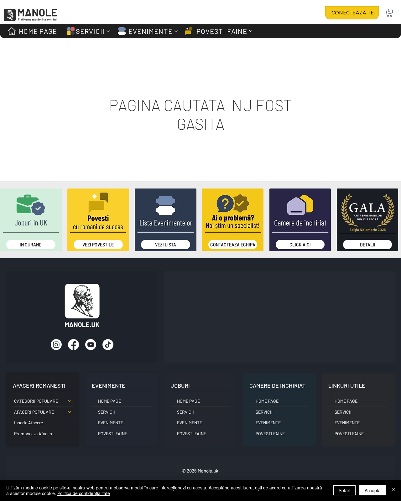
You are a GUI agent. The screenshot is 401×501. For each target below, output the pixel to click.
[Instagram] (56, 344)
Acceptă (373, 490)
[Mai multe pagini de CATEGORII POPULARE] (69, 401)
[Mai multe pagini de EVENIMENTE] (176, 31)
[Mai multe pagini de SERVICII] (108, 31)
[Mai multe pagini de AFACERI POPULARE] (69, 411)
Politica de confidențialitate (83, 493)
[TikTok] (107, 344)
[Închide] (393, 490)
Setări (344, 490)
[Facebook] (73, 344)
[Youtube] (90, 344)
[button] (389, 13)
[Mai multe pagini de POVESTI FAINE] (250, 31)
